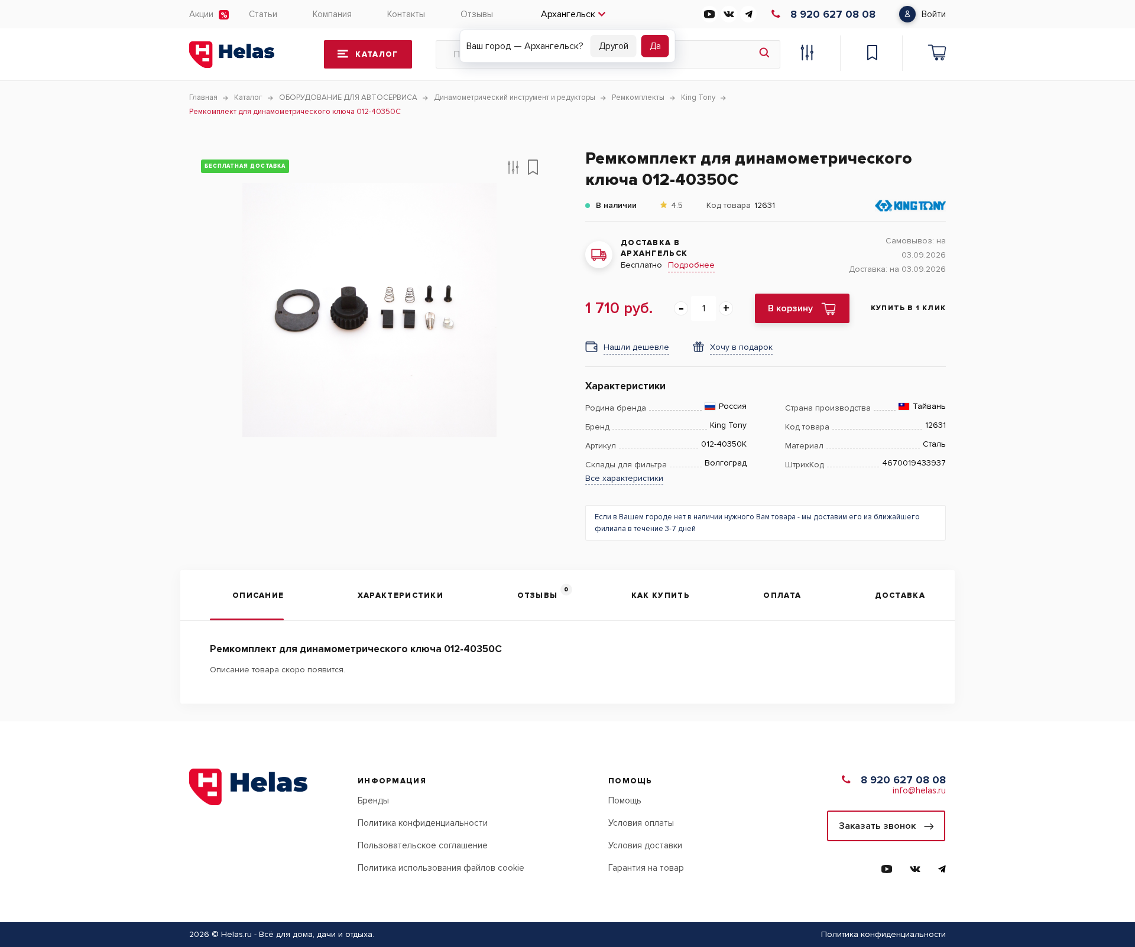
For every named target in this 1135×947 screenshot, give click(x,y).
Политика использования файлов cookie (441, 868)
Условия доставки (645, 845)
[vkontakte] (729, 14)
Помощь (624, 800)
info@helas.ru (919, 790)
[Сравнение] (807, 54)
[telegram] (748, 14)
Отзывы (477, 14)
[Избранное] (872, 54)
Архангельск (568, 14)
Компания (332, 14)
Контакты (406, 14)
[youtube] (709, 14)
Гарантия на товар (646, 868)
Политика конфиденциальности (423, 823)
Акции (201, 14)
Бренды (373, 800)
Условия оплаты (641, 823)
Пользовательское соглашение (423, 845)
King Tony (728, 425)
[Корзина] (937, 54)
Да (655, 46)
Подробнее (691, 265)
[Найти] (764, 54)
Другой (613, 46)
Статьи (263, 14)
